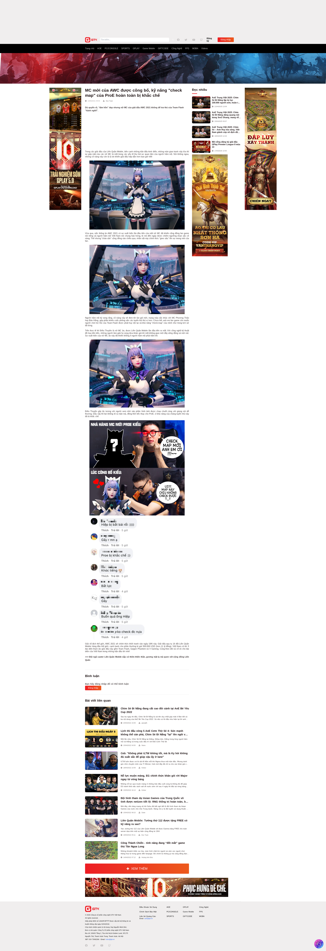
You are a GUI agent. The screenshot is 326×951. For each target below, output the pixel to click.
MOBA (195, 48)
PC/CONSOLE (111, 48)
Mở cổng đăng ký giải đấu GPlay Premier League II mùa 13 (226, 144)
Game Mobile (149, 48)
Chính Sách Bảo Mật (148, 912)
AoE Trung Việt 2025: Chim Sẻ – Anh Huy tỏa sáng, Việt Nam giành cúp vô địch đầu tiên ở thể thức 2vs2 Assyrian (226, 130)
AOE (99, 48)
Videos (204, 48)
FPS (187, 48)
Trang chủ (89, 48)
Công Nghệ (177, 48)
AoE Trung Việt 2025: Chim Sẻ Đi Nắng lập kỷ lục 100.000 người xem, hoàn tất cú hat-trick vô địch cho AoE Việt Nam (226, 100)
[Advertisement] (163, 18)
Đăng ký (209, 39)
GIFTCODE (163, 48)
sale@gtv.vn (148, 918)
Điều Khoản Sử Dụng (148, 907)
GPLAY (136, 48)
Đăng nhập (226, 40)
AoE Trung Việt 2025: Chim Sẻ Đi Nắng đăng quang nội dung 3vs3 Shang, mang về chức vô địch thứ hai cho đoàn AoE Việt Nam (225, 115)
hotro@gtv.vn (110, 939)
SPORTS (125, 48)
